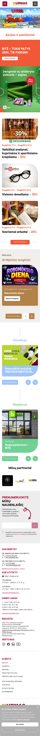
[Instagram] (3, 643)
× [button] (38, 707)
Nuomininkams (7, 691)
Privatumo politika (9, 673)
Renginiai (5, 669)
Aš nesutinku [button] (20, 730)
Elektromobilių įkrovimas (12, 681)
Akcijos (5, 663)
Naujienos (6, 666)
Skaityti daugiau (9, 58)
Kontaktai (6, 685)
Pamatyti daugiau (20, 242)
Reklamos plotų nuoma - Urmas (13, 568)
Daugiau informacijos (10, 593)
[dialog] (20, 720)
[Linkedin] (13, 643)
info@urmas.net (12, 557)
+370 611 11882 (10, 563)
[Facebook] (8, 643)
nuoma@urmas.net (13, 565)
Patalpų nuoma (8, 688)
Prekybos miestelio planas (12, 676)
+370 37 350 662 (11, 555)
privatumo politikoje (20, 534)
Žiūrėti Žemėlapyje (11, 576)
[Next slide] (31, 316)
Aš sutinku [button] (20, 724)
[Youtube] (18, 643)
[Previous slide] (26, 316)
